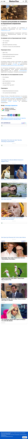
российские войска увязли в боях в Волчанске (12, 65)
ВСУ (19, 62)
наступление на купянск (7, 119)
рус (4, 1)
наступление (10, 118)
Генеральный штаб (5, 30)
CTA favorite (14, 201)
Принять (25, 437)
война (5, 118)
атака (19, 119)
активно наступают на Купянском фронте (11, 97)
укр (1, 1)
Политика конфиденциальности (7, 436)
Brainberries (14, 143)
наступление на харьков (19, 118)
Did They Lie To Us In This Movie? (10, 179)
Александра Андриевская (11, 105)
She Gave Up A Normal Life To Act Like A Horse (13, 237)
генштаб (15, 119)
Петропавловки (23, 70)
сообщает (24, 29)
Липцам (15, 64)
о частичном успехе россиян (14, 100)
